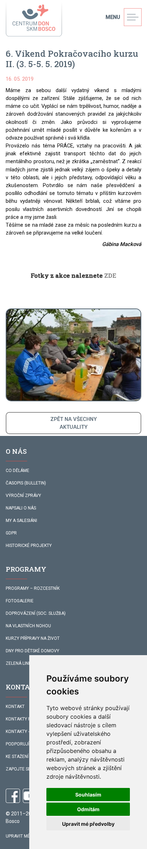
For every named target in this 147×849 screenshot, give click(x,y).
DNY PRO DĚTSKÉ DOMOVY (32, 650)
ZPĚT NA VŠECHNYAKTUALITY (73, 423)
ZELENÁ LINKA (20, 663)
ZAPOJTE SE (18, 769)
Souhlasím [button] (88, 795)
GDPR (11, 533)
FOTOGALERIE (20, 600)
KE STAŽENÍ (17, 756)
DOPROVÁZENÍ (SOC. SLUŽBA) (36, 613)
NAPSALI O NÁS (21, 508)
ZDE (110, 275)
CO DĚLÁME (17, 470)
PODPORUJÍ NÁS (22, 744)
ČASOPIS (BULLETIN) (26, 483)
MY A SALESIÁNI (21, 520)
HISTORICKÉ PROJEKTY (29, 545)
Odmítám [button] (88, 809)
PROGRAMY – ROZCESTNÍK (33, 588)
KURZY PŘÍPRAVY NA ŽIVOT (33, 638)
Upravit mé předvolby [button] (88, 824)
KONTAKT (15, 706)
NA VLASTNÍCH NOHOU (28, 625)
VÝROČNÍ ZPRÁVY (23, 495)
